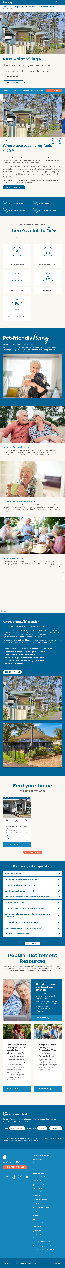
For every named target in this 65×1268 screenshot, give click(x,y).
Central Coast (37, 1166)
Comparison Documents (41, 1238)
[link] (17, 822)
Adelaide (35, 1203)
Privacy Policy (56, 1263)
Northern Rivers (38, 1159)
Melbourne (36, 1226)
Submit (55, 1128)
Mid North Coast (38, 1177)
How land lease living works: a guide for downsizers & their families (16, 1050)
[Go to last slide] (53, 141)
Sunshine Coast (38, 1192)
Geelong (35, 1219)
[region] (32, 592)
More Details (11, 845)
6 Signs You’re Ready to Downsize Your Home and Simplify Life (48, 1050)
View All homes (32, 852)
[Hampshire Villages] (7, 2)
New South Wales (29, 7)
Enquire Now (54, 91)
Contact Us (36, 1234)
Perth (34, 1211)
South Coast (37, 1180)
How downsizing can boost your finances (46, 987)
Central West (37, 1163)
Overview (6, 91)
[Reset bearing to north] (63, 579)
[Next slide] (59, 141)
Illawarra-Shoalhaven (47, 7)
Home (5, 7)
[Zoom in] (63, 574)
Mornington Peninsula (41, 1223)
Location (25, 91)
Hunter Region (38, 1173)
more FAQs (32, 943)
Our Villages (15, 7)
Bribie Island (37, 1195)
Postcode (31, 1128)
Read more (43, 1019)
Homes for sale (12, 82)
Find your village (14, 1167)
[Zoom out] (63, 576)
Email (5, 1128)
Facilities (15, 91)
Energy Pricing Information (42, 1241)
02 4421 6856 (10, 76)
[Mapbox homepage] (4, 611)
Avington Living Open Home (43, 1249)
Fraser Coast (37, 1188)
